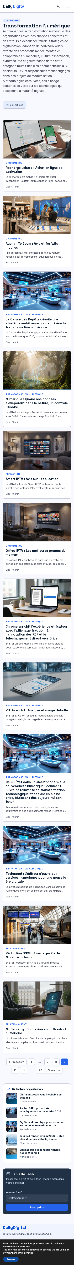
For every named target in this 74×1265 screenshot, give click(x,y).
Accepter (11, 1259)
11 (24, 1070)
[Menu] (67, 6)
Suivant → (54, 1070)
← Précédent (16, 1061)
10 (15, 1070)
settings (28, 1252)
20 (40, 1070)
